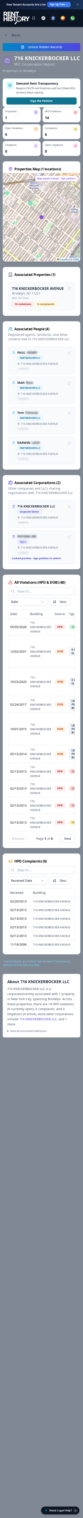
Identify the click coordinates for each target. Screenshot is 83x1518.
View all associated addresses (28, 1031)
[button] (60, 1510)
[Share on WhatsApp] (73, 18)
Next (67, 838)
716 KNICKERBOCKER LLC (38, 1019)
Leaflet (64, 259)
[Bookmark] (34, 18)
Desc (63, 602)
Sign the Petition (41, 101)
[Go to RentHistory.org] (17, 18)
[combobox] (27, 602)
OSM (76, 259)
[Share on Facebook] (53, 18)
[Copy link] (43, 18)
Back (16, 35)
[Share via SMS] (63, 18)
